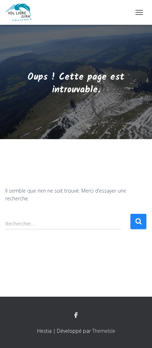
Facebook (76, 315)
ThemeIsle (103, 330)
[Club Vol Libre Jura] (21, 12)
